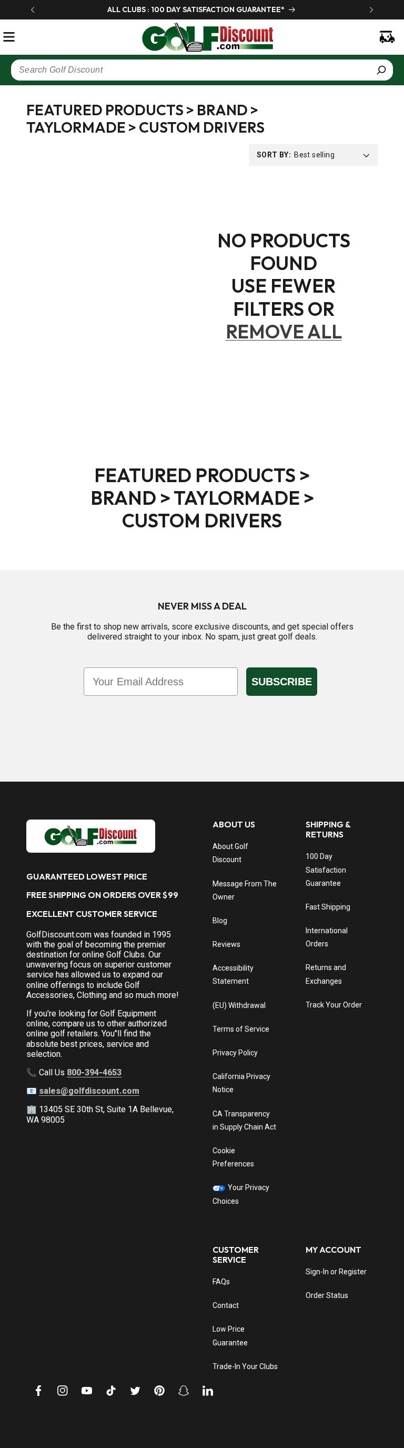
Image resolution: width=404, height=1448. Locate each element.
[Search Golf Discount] (381, 70)
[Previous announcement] (32, 9)
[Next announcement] (371, 9)
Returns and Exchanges (326, 974)
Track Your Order (334, 1005)
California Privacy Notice (241, 1083)
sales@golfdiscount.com (89, 1091)
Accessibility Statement (233, 974)
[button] (9, 36)
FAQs (221, 1281)
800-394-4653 (94, 1072)
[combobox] (202, 70)
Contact (226, 1305)
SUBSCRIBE (281, 681)
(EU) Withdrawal (239, 1005)
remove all (284, 331)
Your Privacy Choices (241, 1194)
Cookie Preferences (233, 1157)
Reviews (226, 944)
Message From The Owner (245, 890)
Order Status (327, 1295)
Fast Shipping (328, 907)
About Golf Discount (230, 853)
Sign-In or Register (336, 1271)
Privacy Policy (235, 1052)
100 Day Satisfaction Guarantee (326, 869)
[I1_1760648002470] (313, 1408)
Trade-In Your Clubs (245, 1366)
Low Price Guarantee (230, 1335)
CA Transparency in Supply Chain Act (244, 1120)
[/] (202, 37)
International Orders (327, 937)
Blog (220, 920)
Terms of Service (241, 1029)
